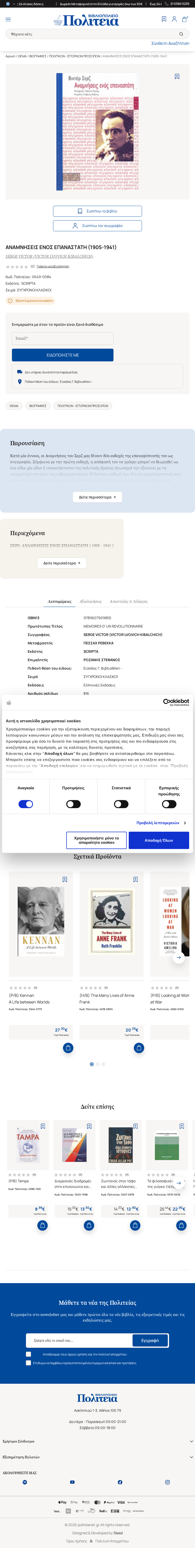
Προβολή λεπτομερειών (158, 823)
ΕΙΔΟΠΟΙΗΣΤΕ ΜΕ (63, 355)
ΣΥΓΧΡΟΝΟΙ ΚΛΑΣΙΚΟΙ (34, 290)
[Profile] (174, 20)
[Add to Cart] (68, 1048)
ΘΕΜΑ (22, 56)
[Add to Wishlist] (177, 76)
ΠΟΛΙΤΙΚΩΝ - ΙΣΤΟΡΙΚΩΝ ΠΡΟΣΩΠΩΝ (74, 56)
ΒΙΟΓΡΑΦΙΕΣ (37, 56)
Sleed (118, 1532)
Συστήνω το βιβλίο (102, 211)
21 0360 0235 (179, 4)
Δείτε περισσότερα (97, 497)
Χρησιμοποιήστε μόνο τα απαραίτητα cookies (96, 840)
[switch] (73, 804)
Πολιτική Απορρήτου (112, 1541)
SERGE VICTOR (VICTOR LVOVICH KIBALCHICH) (49, 256)
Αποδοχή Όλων (159, 840)
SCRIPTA (28, 283)
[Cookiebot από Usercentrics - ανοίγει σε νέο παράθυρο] (167, 702)
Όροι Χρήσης (76, 1541)
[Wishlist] (164, 20)
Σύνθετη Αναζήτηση (170, 43)
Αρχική (10, 56)
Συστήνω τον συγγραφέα (102, 225)
